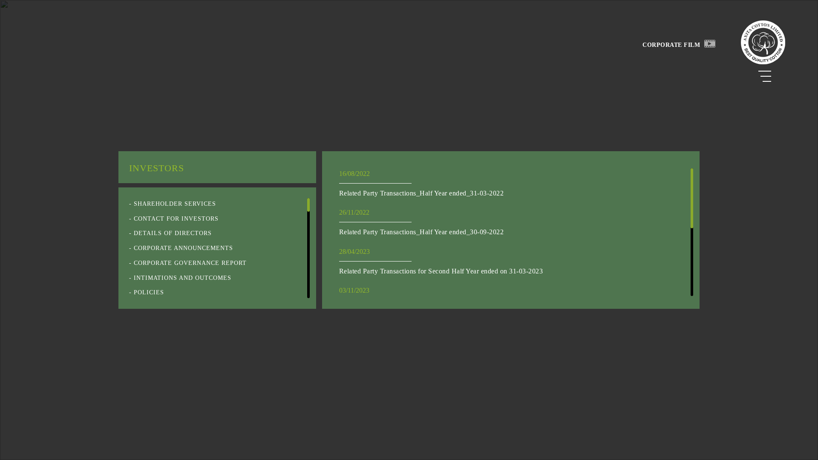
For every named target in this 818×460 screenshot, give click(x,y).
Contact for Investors (176, 219)
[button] (709, 43)
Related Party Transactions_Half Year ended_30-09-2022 (421, 232)
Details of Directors (173, 233)
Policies (149, 292)
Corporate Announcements (183, 248)
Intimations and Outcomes (182, 278)
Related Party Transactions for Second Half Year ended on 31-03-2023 (441, 271)
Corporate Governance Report (190, 263)
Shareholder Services (175, 204)
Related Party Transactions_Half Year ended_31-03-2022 (421, 193)
